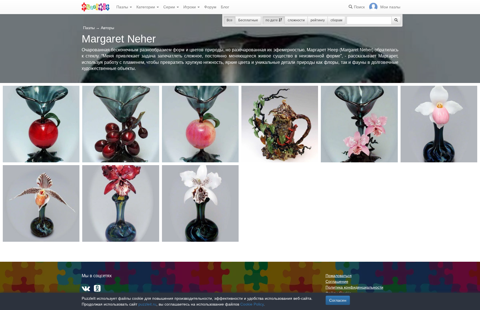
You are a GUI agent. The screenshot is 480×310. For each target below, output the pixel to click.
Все (229, 20)
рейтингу (318, 20)
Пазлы (122, 7)
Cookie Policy (252, 304)
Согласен (337, 300)
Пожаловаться (339, 275)
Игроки (190, 7)
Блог (225, 7)
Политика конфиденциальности (354, 287)
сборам (336, 20)
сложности (296, 20)
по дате (272, 20)
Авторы (107, 28)
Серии (169, 7)
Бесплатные (248, 20)
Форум (210, 7)
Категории (146, 7)
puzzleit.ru (147, 304)
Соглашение (337, 281)
